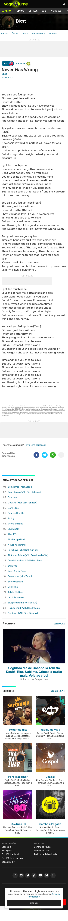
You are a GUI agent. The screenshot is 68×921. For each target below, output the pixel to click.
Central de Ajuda (42, 847)
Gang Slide (13, 508)
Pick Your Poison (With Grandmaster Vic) (28, 555)
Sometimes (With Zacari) (20, 487)
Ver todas (59, 624)
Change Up (13, 529)
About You (13, 534)
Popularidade (38, 33)
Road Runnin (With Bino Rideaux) (24, 492)
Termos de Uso (41, 850)
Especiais (6, 847)
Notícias (56, 11)
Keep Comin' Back (17, 571)
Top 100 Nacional (10, 854)
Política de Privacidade (45, 854)
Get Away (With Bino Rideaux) (23, 613)
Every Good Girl (15, 581)
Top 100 (19, 11)
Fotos (25, 33)
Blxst (21, 21)
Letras (4, 33)
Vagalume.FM (58, 691)
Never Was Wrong (16, 545)
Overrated (13, 497)
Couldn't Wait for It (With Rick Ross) (25, 560)
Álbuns (15, 33)
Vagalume (16, 4)
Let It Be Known (16, 597)
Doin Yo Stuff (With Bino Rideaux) (24, 608)
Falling (11, 518)
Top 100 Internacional (12, 858)
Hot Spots (7, 850)
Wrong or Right (15, 523)
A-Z (44, 11)
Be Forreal (13, 587)
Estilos (33, 11)
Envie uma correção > (35, 445)
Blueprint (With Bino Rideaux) (22, 602)
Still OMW (12, 566)
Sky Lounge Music (17, 539)
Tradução (20, 63)
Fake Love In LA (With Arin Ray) (23, 550)
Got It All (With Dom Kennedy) (22, 502)
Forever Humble (16, 513)
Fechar (34, 903)
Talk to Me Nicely (16, 592)
